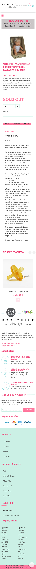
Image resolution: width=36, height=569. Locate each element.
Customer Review (11, 136)
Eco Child (28, 568)
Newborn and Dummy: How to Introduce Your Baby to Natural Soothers (20, 358)
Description (9, 132)
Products (13, 23)
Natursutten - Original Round (18, 291)
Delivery (8, 140)
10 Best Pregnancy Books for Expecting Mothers (20, 370)
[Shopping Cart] (32, 5)
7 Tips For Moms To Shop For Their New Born (21, 383)
